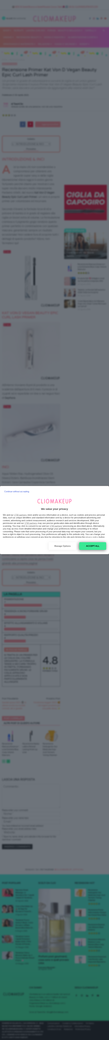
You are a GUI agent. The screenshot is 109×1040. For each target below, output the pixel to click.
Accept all (92, 546)
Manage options (62, 546)
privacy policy (91, 537)
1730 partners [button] (20, 515)
